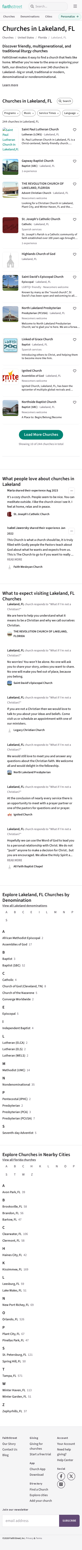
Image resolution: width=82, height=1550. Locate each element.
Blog (5, 1455)
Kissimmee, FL (12, 1269)
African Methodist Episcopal (21, 938)
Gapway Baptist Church (41, 167)
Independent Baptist (16, 1028)
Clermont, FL (11, 1240)
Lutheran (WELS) (13, 1055)
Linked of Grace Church (41, 349)
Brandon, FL (10, 1213)
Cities (48, 17)
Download (37, 1474)
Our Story (9, 1443)
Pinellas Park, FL (13, 1340)
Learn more (10, 85)
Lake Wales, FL (12, 1290)
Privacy (29, 1538)
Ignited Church (41, 380)
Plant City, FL (11, 1334)
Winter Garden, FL (14, 1396)
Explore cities (39, 1495)
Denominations (30, 17)
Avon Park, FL (11, 1192)
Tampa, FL (9, 1375)
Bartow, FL (9, 1219)
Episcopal (9, 1013)
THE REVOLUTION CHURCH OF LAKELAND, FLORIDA (41, 195)
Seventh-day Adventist (17, 1132)
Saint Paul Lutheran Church (41, 139)
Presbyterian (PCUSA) (17, 1118)
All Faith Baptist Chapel (28, 866)
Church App (37, 1469)
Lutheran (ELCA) (13, 1042)
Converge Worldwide (16, 999)
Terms (39, 1538)
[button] (71, 491)
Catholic (8, 979)
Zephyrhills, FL (12, 1411)
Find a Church (39, 1489)
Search (67, 101)
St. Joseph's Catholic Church (41, 231)
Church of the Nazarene (18, 992)
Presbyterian (11, 1105)
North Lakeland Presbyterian (41, 318)
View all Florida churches (19, 1159)
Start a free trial (40, 1454)
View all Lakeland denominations (24, 905)
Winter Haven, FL (13, 1390)
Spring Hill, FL (11, 1361)
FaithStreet (12, 6)
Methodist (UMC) (13, 1070)
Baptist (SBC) (11, 965)
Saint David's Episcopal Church (41, 287)
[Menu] (75, 6)
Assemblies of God (14, 944)
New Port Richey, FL (15, 1304)
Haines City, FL (12, 1255)
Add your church (41, 1500)
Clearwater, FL (12, 1234)
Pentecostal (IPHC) (15, 1099)
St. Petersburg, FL (14, 1354)
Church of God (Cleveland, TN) (22, 986)
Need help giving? (64, 1451)
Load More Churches (41, 434)
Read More (14, 559)
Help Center (65, 1460)
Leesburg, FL (11, 1283)
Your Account (66, 1443)
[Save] (75, 130)
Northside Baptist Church (41, 410)
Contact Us (9, 1449)
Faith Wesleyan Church (28, 567)
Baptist (7, 958)
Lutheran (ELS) (12, 1049)
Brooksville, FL (12, 1206)
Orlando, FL (10, 1319)
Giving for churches (36, 1446)
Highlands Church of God (41, 260)
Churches (9, 17)
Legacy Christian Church (29, 730)
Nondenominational (16, 1084)
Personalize (70, 17)
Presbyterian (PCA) (15, 1112)
